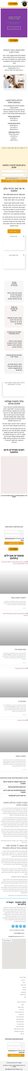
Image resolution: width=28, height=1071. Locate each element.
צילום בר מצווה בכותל (18, 598)
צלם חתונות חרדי (20, 649)
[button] (3, 4)
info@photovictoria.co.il (14, 1069)
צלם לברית (22, 701)
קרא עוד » (24, 608)
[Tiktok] (24, 926)
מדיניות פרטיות (14, 178)
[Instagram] (20, 926)
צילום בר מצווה (21, 756)
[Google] (13, 926)
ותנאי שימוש (8, 178)
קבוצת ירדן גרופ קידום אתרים (14, 1062)
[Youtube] (16, 926)
